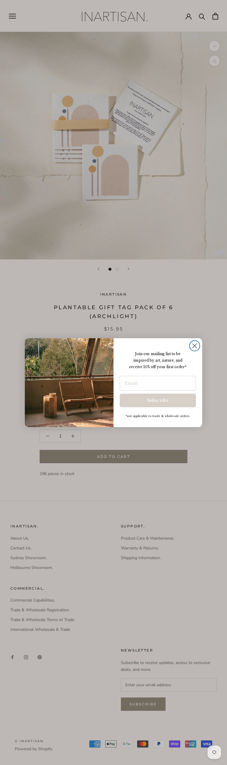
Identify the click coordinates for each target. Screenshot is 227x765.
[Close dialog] (194, 346)
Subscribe (157, 400)
